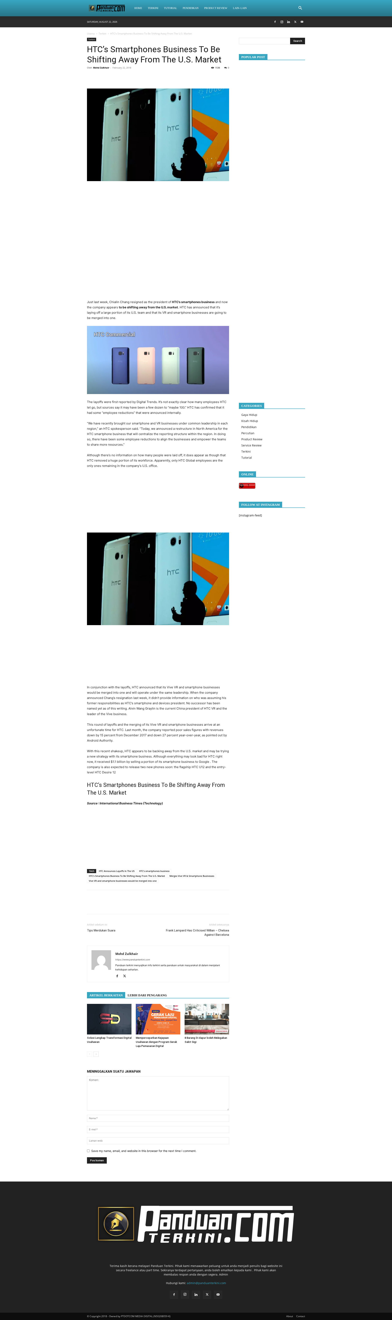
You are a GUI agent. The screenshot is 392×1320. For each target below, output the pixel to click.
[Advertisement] (158, 211)
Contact (300, 1316)
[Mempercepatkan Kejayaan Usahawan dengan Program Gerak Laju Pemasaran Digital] (158, 1019)
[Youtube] (302, 21)
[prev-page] (89, 1054)
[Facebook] (275, 21)
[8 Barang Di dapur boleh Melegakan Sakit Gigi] (207, 1019)
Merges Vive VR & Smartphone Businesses (191, 875)
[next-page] (96, 1054)
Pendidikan (190, 8)
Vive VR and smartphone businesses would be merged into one (123, 880)
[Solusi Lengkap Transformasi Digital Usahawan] (109, 1019)
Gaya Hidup (249, 415)
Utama (91, 33)
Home (138, 8)
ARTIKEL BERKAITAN (106, 995)
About (289, 1316)
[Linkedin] (288, 21)
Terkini (153, 8)
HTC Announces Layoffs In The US (117, 871)
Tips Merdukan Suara (101, 930)
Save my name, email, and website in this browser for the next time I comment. (143, 1151)
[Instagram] (282, 21)
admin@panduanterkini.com (206, 1283)
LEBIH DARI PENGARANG (147, 995)
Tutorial (170, 8)
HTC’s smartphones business (154, 871)
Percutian (247, 433)
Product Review (215, 8)
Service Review (251, 445)
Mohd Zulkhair (101, 67)
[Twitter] (295, 21)
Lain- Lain (240, 8)
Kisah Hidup (249, 421)
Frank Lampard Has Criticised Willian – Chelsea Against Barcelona (197, 933)
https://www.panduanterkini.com (132, 959)
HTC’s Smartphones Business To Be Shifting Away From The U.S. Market (127, 875)
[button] (300, 8)
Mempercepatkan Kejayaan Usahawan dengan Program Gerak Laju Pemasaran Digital (156, 1042)
